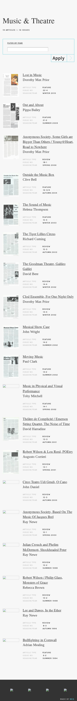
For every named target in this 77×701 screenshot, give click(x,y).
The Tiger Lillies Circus (39, 234)
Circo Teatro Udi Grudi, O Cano (45, 482)
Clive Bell (30, 179)
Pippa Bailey (31, 110)
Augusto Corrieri (34, 457)
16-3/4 (46, 190)
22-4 (45, 90)
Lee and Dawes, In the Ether (42, 610)
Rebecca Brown (33, 587)
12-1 (45, 532)
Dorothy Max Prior (36, 80)
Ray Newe (30, 522)
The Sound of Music (37, 204)
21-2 (45, 120)
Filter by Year (15, 43)
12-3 (45, 497)
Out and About (33, 104)
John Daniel (31, 487)
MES (72, 699)
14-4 (45, 284)
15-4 (45, 220)
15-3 (45, 249)
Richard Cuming (34, 239)
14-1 (45, 407)
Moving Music (33, 356)
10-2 (45, 565)
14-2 (45, 342)
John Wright (31, 332)
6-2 (45, 655)
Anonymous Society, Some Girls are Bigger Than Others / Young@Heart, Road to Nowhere (48, 141)
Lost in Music (32, 75)
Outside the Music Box (38, 174)
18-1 (45, 162)
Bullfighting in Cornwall (40, 640)
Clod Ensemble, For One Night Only (48, 296)
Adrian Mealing (33, 645)
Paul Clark (30, 361)
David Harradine (34, 429)
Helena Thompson (35, 209)
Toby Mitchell (32, 396)
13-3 (45, 439)
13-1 (45, 467)
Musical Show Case (36, 326)
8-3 (45, 626)
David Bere (30, 274)
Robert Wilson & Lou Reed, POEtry (48, 451)
